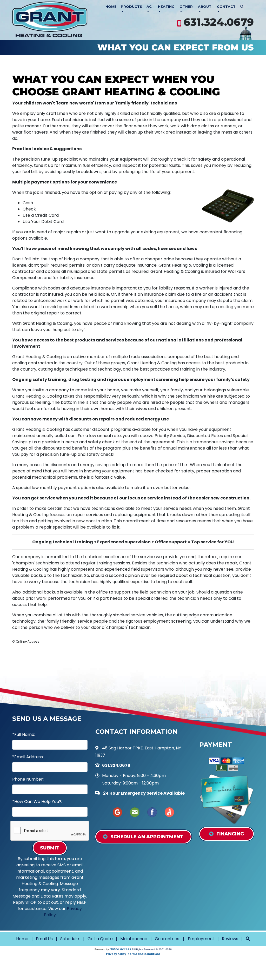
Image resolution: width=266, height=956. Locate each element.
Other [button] (186, 7)
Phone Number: (28, 779)
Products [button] (131, 7)
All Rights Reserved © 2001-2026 (152, 949)
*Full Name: (23, 734)
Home (111, 7)
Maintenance (133, 939)
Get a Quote (100, 939)
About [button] (204, 7)
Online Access (120, 949)
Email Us (44, 939)
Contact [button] (226, 7)
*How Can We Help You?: (37, 802)
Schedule (69, 939)
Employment (201, 939)
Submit (49, 847)
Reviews (230, 939)
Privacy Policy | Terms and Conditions (133, 954)
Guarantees (167, 939)
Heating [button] (166, 7)
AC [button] (149, 7)
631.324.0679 (219, 22)
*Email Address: (28, 757)
